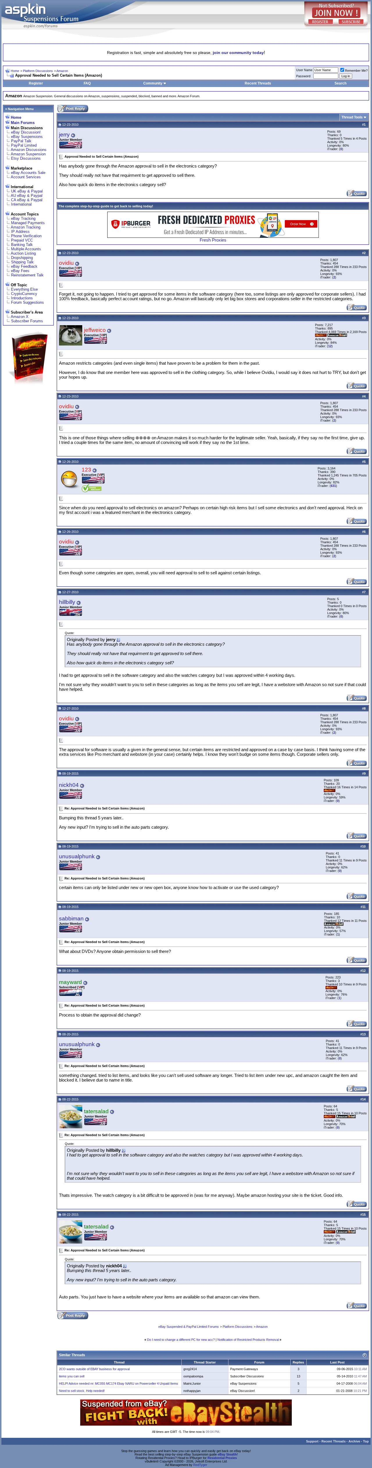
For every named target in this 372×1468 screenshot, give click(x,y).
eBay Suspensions (27, 136)
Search (340, 83)
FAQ (87, 83)
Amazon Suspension (28, 154)
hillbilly (67, 602)
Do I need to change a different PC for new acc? (181, 1339)
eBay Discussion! (26, 132)
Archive (354, 1441)
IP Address (20, 231)
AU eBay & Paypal (26, 195)
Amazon (62, 71)
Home (15, 71)
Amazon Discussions (28, 149)
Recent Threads (258, 83)
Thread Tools (352, 117)
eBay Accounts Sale (28, 172)
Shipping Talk (22, 262)
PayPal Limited (24, 145)
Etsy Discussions (26, 158)
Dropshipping (22, 258)
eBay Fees (20, 271)
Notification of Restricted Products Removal (248, 1339)
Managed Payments (28, 223)
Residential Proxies (222, 1458)
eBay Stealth (227, 1454)
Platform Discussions (38, 71)
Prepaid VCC (22, 240)
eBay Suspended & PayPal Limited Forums (188, 1326)
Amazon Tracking (25, 227)
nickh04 (69, 785)
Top (366, 1441)
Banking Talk (22, 244)
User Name (304, 70)
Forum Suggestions (27, 302)
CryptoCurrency (24, 294)
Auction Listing (23, 253)
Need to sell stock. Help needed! (82, 1391)
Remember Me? (356, 70)
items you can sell (71, 1376)
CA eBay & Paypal (26, 200)
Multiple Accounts (26, 249)
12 (330, 346)
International (21, 204)
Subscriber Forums (27, 321)
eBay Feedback (24, 266)
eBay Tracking (23, 218)
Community (152, 83)
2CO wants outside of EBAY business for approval (94, 1369)
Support (312, 1441)
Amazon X (19, 316)
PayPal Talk (21, 141)
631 (333, 485)
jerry (64, 135)
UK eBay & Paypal (27, 191)
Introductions (22, 298)
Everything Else (24, 289)
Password (303, 76)
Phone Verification (26, 236)
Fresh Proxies (213, 240)
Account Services (26, 177)
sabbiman (71, 918)
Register (36, 83)
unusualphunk (77, 856)
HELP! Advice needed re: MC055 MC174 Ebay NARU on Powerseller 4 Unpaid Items (118, 1383)
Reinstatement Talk (27, 275)
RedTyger (200, 1465)
